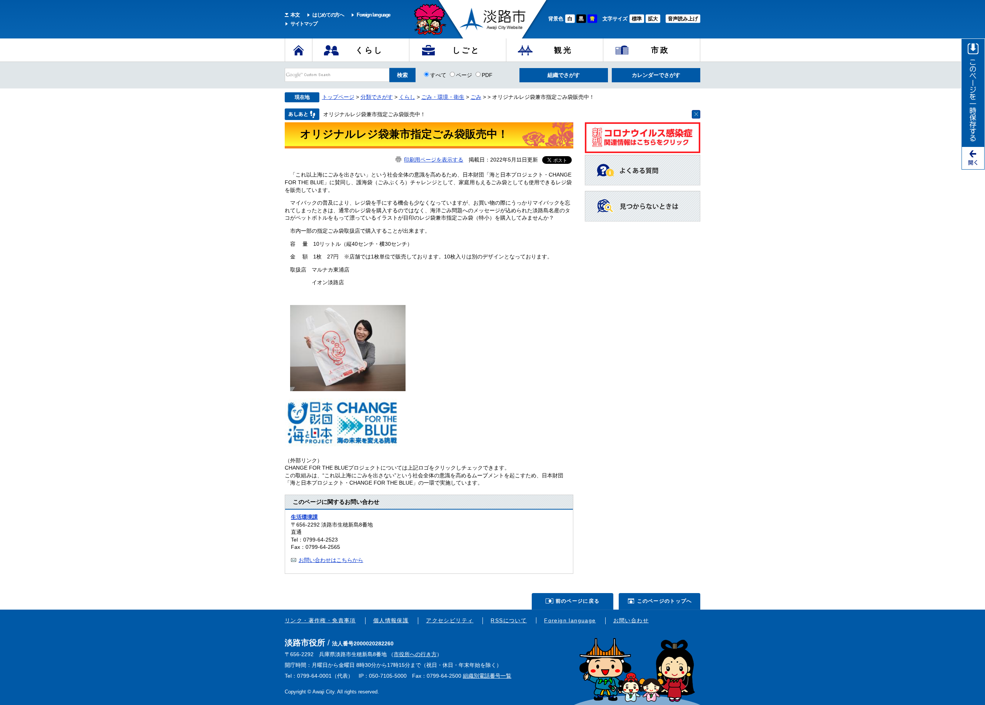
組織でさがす (564, 75)
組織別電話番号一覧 (487, 676)
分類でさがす (377, 97)
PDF (487, 75)
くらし (369, 50)
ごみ (476, 97)
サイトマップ (303, 24)
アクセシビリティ (449, 620)
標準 (637, 19)
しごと (466, 50)
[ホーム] (298, 50)
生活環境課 (304, 517)
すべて (438, 75)
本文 (294, 15)
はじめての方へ (328, 15)
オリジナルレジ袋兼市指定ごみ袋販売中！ (374, 114)
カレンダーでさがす (656, 75)
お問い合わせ (631, 620)
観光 (563, 50)
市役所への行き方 (415, 654)
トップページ (338, 97)
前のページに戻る (577, 601)
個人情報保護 (391, 620)
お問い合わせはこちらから (331, 560)
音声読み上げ (683, 19)
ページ (464, 75)
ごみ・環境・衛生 (442, 97)
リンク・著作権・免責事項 (320, 620)
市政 (660, 50)
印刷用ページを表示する (433, 160)
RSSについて (509, 620)
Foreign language (373, 15)
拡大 (653, 19)
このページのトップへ (664, 601)
